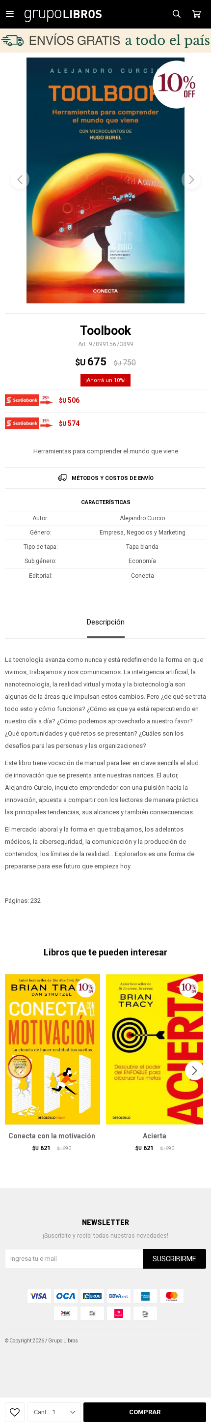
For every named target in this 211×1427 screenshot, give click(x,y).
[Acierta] (155, 1049)
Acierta (154, 1136)
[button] (191, 179)
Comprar (144, 1412)
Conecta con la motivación (51, 1136)
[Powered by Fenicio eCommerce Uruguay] (191, 1341)
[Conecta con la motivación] (51, 1049)
